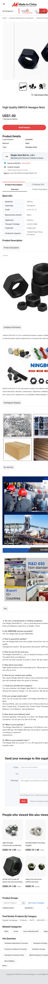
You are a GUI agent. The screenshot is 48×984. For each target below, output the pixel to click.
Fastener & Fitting (42, 18)
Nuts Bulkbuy (9, 961)
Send (23, 801)
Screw (16, 931)
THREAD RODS (8, 908)
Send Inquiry (24, 127)
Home (4, 18)
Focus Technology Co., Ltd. (31, 974)
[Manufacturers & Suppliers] (24, 4)
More (4, 965)
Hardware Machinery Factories (16, 943)
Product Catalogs (37, 903)
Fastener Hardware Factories (15, 949)
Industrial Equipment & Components (21, 18)
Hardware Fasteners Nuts (14, 955)
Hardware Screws (38, 949)
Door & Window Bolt (31, 931)
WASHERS (29, 908)
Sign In (6, 173)
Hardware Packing (40, 943)
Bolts (6, 931)
